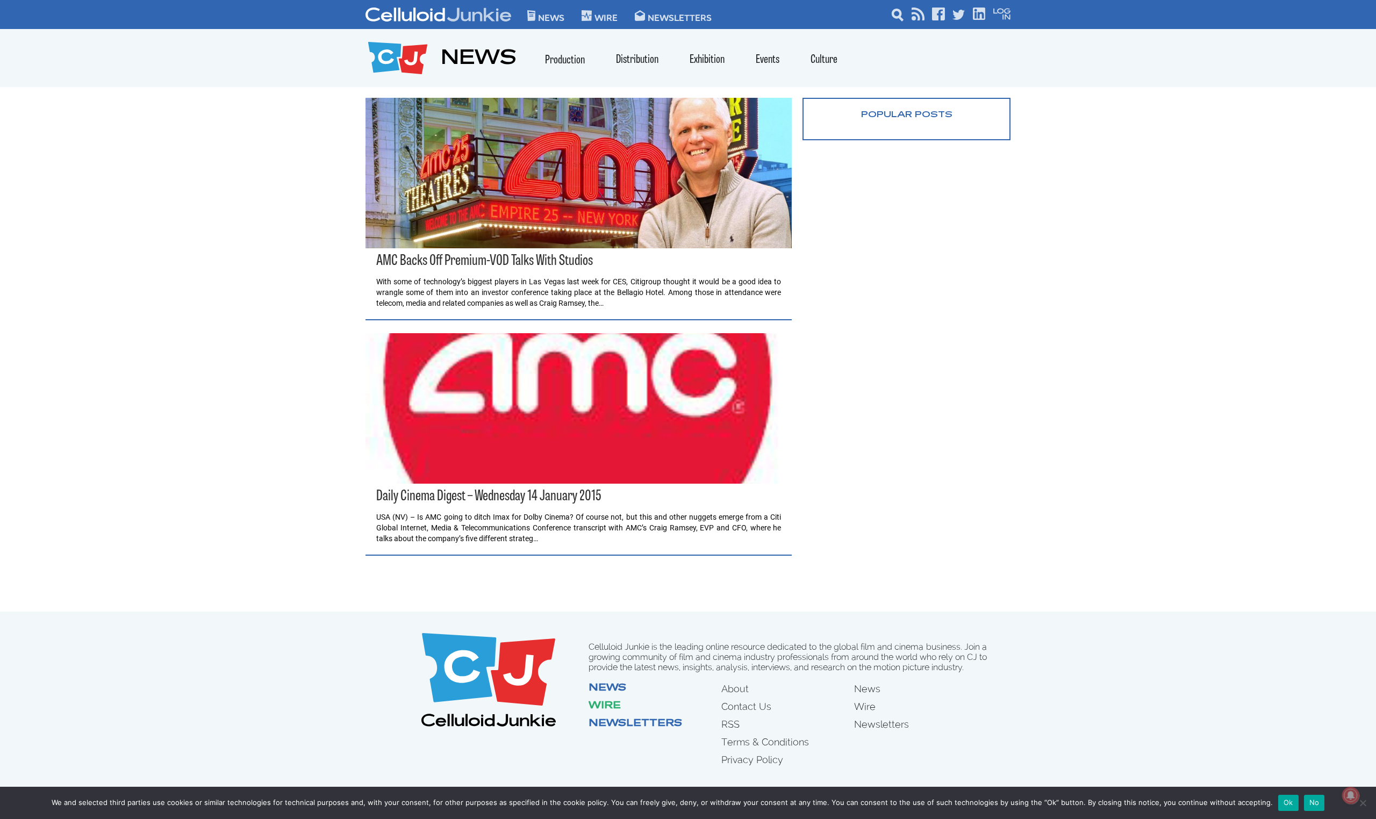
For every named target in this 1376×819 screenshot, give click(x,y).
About (735, 688)
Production (565, 60)
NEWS (479, 59)
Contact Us (746, 706)
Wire (605, 706)
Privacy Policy (752, 759)
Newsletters (680, 17)
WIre (606, 17)
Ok (1288, 802)
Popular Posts (906, 115)
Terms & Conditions (765, 742)
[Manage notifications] (1350, 795)
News (551, 17)
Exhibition (707, 60)
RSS (730, 724)
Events (767, 60)
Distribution (637, 60)
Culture (824, 60)
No (1314, 802)
